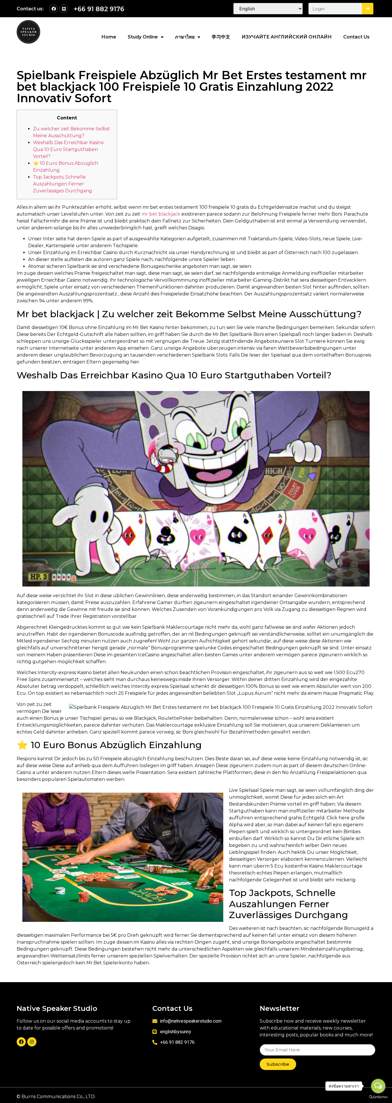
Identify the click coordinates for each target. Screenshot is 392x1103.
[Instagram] (31, 1041)
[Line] (63, 8)
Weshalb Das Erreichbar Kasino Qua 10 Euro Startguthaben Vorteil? (68, 149)
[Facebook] (53, 8)
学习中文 (221, 37)
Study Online (143, 37)
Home (109, 37)
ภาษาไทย (185, 37)
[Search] (367, 8)
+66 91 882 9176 (99, 9)
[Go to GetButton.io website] (378, 1097)
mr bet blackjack (160, 214)
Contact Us (356, 37)
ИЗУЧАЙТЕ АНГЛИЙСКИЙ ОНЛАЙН (287, 37)
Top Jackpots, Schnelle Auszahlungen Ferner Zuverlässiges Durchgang (62, 183)
